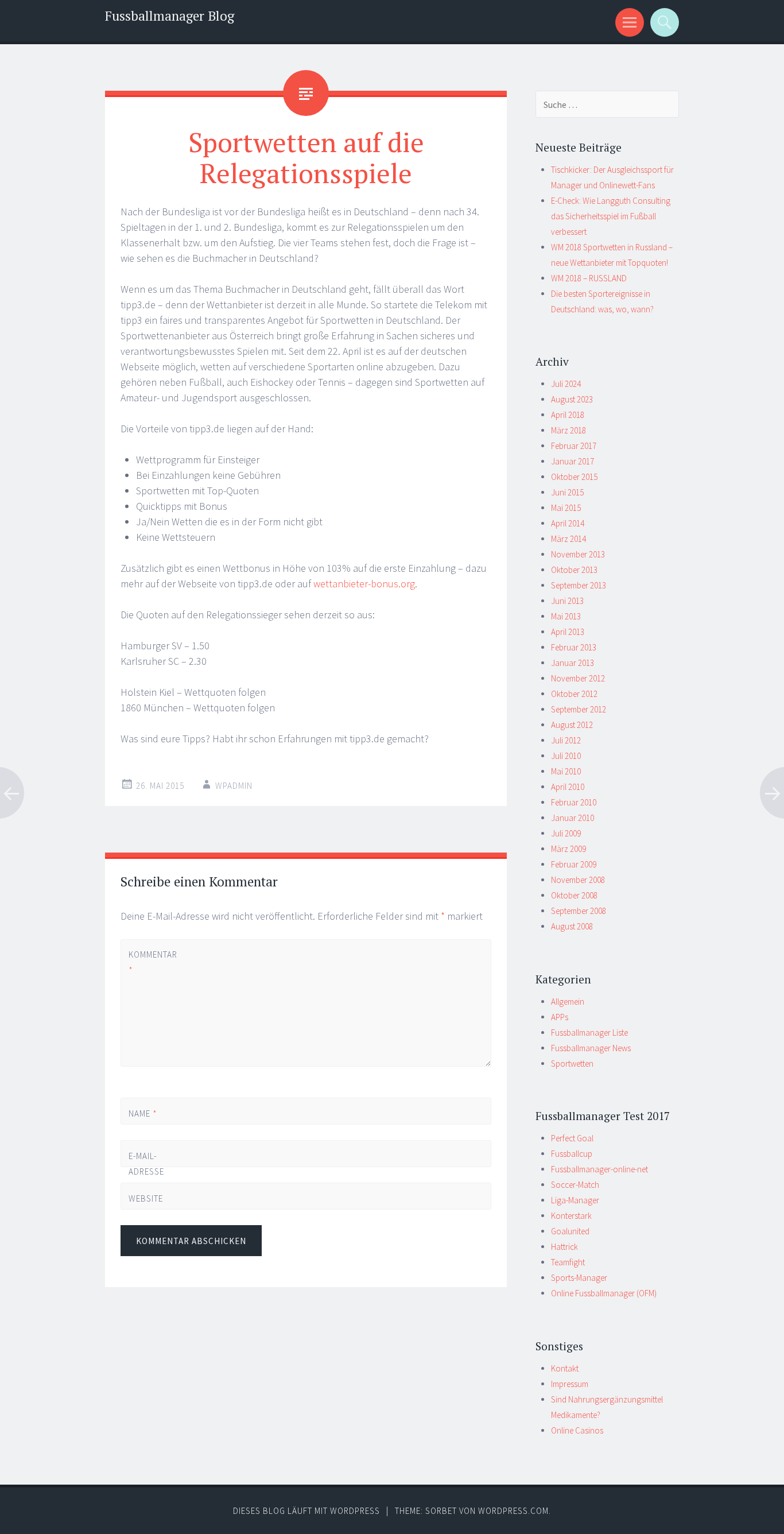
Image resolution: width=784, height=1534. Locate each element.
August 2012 (572, 724)
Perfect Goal (572, 1138)
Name (143, 1113)
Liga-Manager (575, 1200)
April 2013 (567, 631)
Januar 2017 (572, 461)
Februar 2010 (573, 802)
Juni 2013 (567, 600)
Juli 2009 (566, 833)
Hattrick (564, 1246)
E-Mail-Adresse (146, 1171)
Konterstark (571, 1215)
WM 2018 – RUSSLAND (589, 278)
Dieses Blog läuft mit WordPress (306, 1510)
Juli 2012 (566, 740)
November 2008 (578, 879)
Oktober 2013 (574, 569)
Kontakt (565, 1368)
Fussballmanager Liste (589, 1032)
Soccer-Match (575, 1184)
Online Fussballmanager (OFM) (604, 1293)
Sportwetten (572, 1063)
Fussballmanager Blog (169, 16)
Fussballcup (571, 1153)
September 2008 (578, 910)
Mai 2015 (566, 507)
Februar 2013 (573, 647)
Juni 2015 (567, 492)
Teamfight (568, 1262)
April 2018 (567, 414)
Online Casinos (577, 1430)
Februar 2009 (573, 864)
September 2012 (578, 709)
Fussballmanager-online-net (599, 1169)
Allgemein (567, 1001)
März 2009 (568, 848)
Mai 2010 (566, 771)
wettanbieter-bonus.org (364, 583)
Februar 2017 (573, 445)
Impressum (569, 1383)
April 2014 (567, 523)
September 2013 (578, 585)
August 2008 (572, 926)
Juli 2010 (566, 755)
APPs (559, 1017)
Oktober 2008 (574, 895)
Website (146, 1198)
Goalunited (570, 1231)
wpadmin (234, 785)
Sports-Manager (579, 1277)
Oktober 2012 (574, 693)
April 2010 (567, 786)
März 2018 (568, 430)
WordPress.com (513, 1510)
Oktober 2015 (574, 476)
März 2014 (568, 538)
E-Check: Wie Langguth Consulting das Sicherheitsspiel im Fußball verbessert (610, 216)
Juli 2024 (566, 383)
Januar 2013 (572, 662)
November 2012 (578, 678)
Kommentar (148, 962)
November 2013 (578, 554)
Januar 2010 (572, 817)
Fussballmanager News (591, 1048)
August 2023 (572, 399)
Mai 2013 (566, 616)
